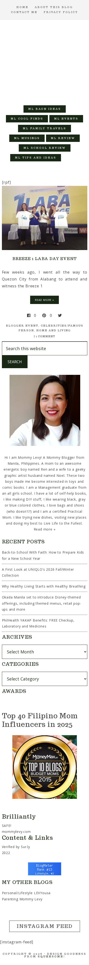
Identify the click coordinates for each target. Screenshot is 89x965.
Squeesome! (51, 956)
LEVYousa (42, 893)
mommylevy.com (16, 831)
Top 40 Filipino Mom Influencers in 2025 (40, 720)
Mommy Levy (45, 60)
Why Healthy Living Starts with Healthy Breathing (44, 586)
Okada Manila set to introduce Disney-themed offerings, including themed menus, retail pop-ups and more (41, 603)
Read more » (45, 529)
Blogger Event (22, 325)
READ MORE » (44, 300)
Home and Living (53, 330)
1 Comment (45, 336)
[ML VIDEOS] (70, 157)
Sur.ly (25, 846)
